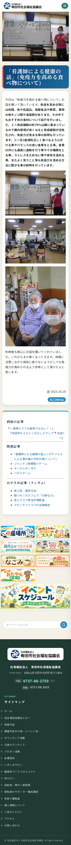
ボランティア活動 (14, 738)
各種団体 (9, 758)
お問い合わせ (12, 825)
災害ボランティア (14, 744)
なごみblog (57, 399)
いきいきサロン (13, 764)
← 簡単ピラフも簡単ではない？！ (30, 428)
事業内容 (9, 724)
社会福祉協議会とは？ (17, 718)
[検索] (63, 624)
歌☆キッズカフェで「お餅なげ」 (35, 495)
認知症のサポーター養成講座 (21, 791)
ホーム (8, 711)
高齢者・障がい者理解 (17, 785)
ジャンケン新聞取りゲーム (30, 463)
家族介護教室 (12, 798)
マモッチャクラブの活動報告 (32, 505)
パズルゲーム (22, 473)
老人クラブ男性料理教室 (29, 500)
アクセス (9, 818)
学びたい (9, 778)
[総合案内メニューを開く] (65, 6)
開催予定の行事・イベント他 (21, 731)
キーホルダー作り (25, 468)
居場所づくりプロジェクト (20, 771)
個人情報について (14, 805)
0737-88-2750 (36, 680)
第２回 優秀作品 (25, 491)
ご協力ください (13, 812)
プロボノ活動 (12, 751)
